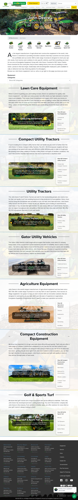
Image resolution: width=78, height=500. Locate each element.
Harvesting (60, 322)
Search (74, 7)
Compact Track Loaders (62, 381)
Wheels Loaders (62, 377)
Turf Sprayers (61, 421)
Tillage (59, 318)
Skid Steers (61, 367)
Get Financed (33, 3)
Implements (61, 314)
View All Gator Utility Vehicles (62, 259)
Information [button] (61, 7)
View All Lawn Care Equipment (62, 112)
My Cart (45, 3)
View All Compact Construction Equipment (62, 362)
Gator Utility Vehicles (38, 46)
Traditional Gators (62, 264)
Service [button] (38, 7)
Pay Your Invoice (64, 468)
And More (60, 325)
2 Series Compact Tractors (62, 170)
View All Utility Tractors (62, 216)
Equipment (63, 446)
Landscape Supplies (65, 476)
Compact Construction (57, 47)
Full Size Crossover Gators (62, 274)
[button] (6, 22)
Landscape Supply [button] (51, 7)
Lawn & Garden (11, 46)
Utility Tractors (29, 46)
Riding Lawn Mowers (61, 124)
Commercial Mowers (61, 118)
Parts (43, 7)
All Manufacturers (13, 38)
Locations (32, 7)
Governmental (63, 464)
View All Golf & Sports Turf (62, 413)
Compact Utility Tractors (20, 47)
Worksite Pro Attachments (61, 372)
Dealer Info (63, 461)
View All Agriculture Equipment (61, 304)
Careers (62, 457)
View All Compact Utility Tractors (62, 159)
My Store (53, 3)
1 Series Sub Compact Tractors (62, 165)
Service (62, 449)
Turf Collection (61, 425)
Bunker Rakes (61, 429)
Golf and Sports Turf (67, 46)
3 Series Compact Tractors (62, 176)
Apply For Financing (65, 472)
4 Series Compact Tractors (62, 181)
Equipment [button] (24, 7)
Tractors (60, 310)
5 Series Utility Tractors (61, 221)
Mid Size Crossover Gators (63, 268)
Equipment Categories (11, 75)
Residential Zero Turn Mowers (62, 129)
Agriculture (48, 46)
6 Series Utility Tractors (61, 227)
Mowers (60, 417)
